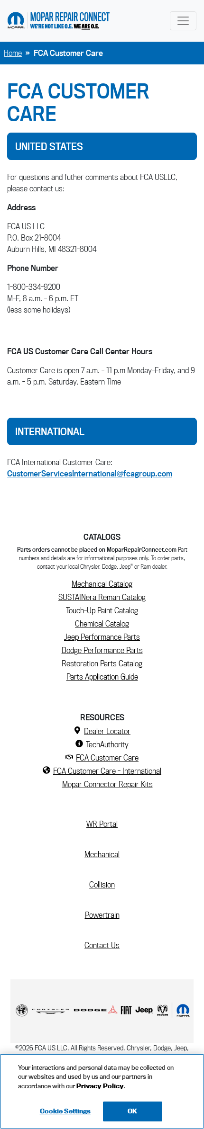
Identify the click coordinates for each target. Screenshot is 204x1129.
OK (132, 1111)
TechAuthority (107, 744)
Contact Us (102, 945)
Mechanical (102, 854)
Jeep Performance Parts (102, 637)
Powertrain (102, 915)
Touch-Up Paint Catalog (102, 610)
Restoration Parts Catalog (102, 663)
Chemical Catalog (102, 623)
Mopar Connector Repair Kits (107, 784)
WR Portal (105, 823)
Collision (102, 884)
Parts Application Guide (102, 676)
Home (13, 53)
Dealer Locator (107, 731)
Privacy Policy (100, 1086)
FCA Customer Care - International (107, 771)
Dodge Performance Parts (102, 650)
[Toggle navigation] (183, 20)
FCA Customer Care (107, 757)
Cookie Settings (65, 1111)
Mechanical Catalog (102, 584)
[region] (102, 1091)
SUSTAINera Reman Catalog (102, 597)
